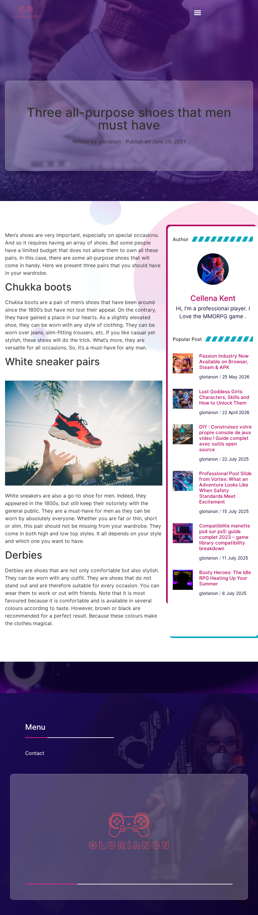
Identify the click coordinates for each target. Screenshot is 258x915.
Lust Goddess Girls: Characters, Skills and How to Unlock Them (224, 397)
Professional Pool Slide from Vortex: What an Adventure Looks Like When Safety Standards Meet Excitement (225, 487)
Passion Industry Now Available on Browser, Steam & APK (224, 361)
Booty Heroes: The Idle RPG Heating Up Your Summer (225, 578)
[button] (197, 12)
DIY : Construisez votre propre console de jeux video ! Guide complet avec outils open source (225, 438)
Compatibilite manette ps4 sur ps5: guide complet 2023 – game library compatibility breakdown (224, 537)
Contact (34, 753)
